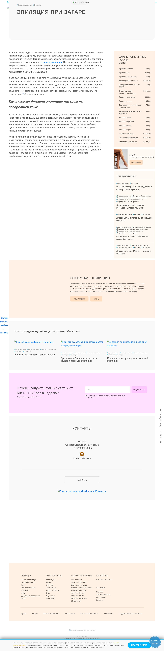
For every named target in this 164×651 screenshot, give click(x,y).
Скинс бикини (76, 580)
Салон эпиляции (122, 245)
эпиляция (18, 351)
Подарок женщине (123, 196)
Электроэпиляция (28, 588)
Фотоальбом (101, 597)
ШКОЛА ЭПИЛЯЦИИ (51, 614)
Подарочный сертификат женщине (129, 200)
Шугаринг (137, 214)
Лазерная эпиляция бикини (81, 588)
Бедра (48, 582)
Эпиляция (37, 5)
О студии (161, 426)
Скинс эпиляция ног (78, 582)
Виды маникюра (122, 183)
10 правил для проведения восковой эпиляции (127, 359)
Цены (96, 299)
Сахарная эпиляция (124, 214)
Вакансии (99, 600)
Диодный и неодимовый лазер (30, 597)
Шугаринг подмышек (79, 598)
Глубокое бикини (52, 590)
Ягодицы (49, 585)
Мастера (99, 592)
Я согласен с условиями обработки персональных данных (106, 396)
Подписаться (139, 390)
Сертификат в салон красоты (127, 202)
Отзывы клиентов (103, 594)
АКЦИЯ (142, 156)
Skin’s (23, 593)
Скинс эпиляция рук (79, 585)
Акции (161, 418)
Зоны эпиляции (53, 576)
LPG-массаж (102, 576)
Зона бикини (51, 588)
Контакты (161, 434)
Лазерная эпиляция (24, 5)
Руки (48, 593)
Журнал (161, 412)
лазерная (51, 62)
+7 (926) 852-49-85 (82, 448)
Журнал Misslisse (104, 580)
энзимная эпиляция (48, 349)
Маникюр (134, 183)
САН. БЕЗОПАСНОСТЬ (89, 614)
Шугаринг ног (76, 601)
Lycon (23, 585)
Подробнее (136, 162)
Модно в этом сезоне (81, 576)
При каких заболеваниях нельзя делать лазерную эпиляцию (79, 359)
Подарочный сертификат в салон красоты (132, 198)
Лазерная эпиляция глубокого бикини (78, 591)
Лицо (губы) (50, 598)
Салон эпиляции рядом (139, 245)
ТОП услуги (69, 614)
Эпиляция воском (28, 582)
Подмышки (50, 596)
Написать (82, 480)
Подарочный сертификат (141, 196)
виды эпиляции (21, 349)
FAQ (161, 441)
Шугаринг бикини (77, 595)
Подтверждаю (139, 645)
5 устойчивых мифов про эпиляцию (35, 354)
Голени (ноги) (51, 580)
